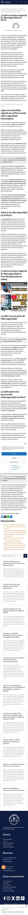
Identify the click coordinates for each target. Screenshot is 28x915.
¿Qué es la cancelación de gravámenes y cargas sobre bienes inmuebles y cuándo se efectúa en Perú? (13, 716)
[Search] (25, 556)
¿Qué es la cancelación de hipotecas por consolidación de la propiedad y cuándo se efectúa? (14, 688)
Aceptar (14, 454)
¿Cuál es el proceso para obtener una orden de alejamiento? (11, 586)
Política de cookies (15, 465)
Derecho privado (13, 8)
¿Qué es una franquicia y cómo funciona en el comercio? (13, 765)
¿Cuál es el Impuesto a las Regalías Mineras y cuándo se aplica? (13, 611)
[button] (26, 444)
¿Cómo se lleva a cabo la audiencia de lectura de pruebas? (11, 741)
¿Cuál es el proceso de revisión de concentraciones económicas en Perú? (14, 659)
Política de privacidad (16, 467)
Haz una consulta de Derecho (10, 857)
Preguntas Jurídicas (5, 8)
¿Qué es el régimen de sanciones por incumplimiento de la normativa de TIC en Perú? (16, 526)
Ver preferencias (14, 462)
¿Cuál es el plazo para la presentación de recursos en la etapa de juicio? (14, 563)
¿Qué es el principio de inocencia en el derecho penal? (13, 789)
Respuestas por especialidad (9, 887)
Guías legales (6, 883)
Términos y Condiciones (8, 847)
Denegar (14, 458)
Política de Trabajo (7, 845)
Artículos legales (7, 885)
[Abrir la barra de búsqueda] (21, 2)
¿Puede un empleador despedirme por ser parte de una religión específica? (13, 635)
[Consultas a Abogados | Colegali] (6, 2)
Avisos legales (14, 469)
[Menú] (26, 2)
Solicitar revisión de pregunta (8, 104)
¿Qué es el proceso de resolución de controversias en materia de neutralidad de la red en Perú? (15, 540)
